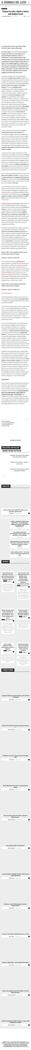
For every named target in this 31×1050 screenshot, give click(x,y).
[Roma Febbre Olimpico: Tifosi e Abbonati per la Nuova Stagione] (7, 639)
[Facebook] (2, 19)
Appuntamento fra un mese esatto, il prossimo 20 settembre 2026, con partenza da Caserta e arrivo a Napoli (19, 544)
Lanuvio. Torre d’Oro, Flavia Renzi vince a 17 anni (15, 934)
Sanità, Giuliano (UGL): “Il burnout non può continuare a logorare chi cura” (19, 553)
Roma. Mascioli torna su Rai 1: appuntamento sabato (15, 786)
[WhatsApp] (12, 19)
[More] (16, 19)
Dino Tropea (11, 699)
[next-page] (5, 476)
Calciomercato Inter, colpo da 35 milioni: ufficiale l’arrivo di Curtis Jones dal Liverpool (23, 647)
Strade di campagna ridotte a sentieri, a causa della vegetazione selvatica (15, 1021)
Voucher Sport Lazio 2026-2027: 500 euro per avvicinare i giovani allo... (15, 510)
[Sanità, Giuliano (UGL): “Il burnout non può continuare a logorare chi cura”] (5, 553)
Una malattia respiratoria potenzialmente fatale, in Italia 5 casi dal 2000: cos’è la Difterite (19, 533)
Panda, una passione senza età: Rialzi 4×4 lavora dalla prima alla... (15, 991)
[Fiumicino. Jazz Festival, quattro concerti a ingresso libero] (15, 892)
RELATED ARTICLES (11, 448)
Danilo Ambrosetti (11, 729)
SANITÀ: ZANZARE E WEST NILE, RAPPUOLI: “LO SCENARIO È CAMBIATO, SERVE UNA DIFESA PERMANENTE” (19, 524)
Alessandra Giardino (7, 16)
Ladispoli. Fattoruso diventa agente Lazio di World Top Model (15, 696)
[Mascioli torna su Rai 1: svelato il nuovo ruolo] (5, 463)
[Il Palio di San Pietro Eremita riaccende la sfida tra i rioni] (15, 714)
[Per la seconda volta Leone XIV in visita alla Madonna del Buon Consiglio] (15, 804)
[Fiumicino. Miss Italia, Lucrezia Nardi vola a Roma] (15, 950)
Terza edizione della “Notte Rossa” (15, 845)
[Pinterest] (9, 19)
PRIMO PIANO (8, 6)
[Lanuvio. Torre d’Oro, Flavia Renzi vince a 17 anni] (15, 922)
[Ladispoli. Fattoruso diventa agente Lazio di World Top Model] (5, 457)
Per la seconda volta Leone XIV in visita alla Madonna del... (15, 816)
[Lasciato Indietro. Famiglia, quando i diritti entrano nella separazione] (15, 862)
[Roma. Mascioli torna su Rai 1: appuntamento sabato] (15, 774)
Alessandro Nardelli (25, 585)
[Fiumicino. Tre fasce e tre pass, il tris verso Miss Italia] (15, 744)
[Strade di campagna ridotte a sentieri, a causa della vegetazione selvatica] (15, 1009)
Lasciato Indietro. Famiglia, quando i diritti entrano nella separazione (15, 874)
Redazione (12, 513)
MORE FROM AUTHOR (12, 451)
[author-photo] (15, 438)
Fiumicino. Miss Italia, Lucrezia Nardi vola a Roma (15, 962)
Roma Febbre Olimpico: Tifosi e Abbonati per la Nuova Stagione (8, 646)
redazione (25, 616)
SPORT (19, 585)
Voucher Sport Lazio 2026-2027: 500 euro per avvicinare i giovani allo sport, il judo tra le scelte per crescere (7, 576)
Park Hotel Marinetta (17, 52)
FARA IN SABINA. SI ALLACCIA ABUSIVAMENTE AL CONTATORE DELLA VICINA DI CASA (8, 424)
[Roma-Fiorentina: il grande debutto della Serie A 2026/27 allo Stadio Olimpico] (23, 605)
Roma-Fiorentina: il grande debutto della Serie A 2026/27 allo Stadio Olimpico (23, 612)
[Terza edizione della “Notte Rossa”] (15, 834)
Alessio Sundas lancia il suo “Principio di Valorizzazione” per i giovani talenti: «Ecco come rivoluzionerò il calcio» (8, 614)
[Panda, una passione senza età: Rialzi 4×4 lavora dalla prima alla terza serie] (15, 979)
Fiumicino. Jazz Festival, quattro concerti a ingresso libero (15, 904)
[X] (6, 19)
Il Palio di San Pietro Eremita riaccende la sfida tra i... (15, 726)
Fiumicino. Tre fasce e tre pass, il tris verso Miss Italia (15, 756)
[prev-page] (2, 476)
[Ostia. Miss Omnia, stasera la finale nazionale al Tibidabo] (5, 470)
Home (2, 6)
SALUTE (5, 580)
